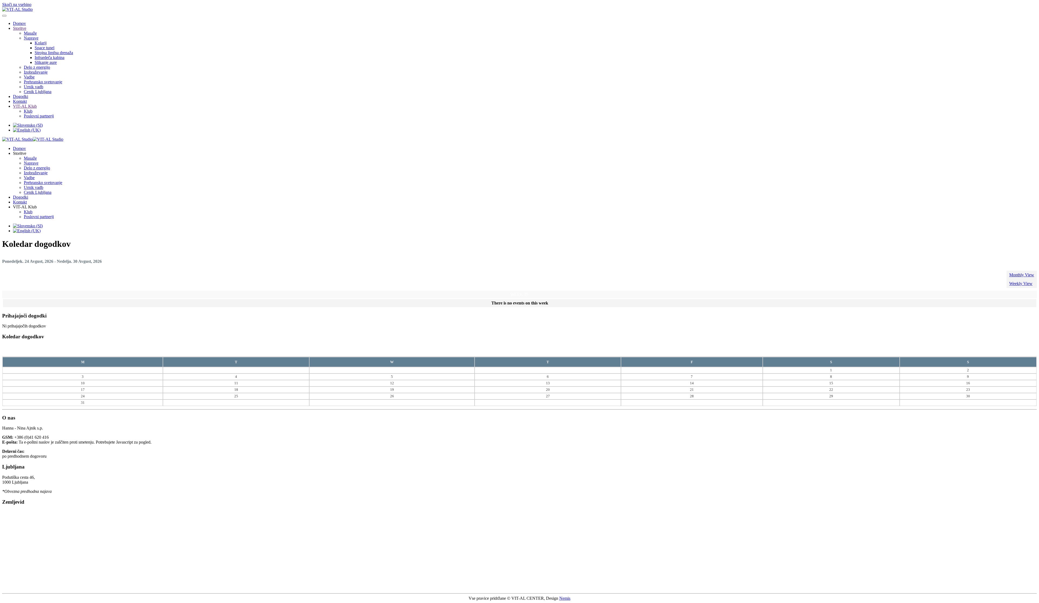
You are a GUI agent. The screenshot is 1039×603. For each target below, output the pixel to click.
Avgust (515, 350)
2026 (527, 350)
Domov (19, 23)
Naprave (31, 38)
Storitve (19, 28)
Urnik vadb (33, 86)
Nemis (564, 598)
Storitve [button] (19, 153)
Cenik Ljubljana (37, 91)
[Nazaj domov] (17, 9)
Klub (28, 111)
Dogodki (20, 96)
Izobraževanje (36, 72)
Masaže (30, 33)
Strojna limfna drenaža (54, 52)
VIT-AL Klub (25, 106)
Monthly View (1021, 275)
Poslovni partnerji (39, 116)
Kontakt (20, 101)
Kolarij (41, 43)
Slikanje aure (46, 62)
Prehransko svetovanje (43, 82)
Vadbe (29, 77)
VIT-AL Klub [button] (25, 207)
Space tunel (44, 47)
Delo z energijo (37, 67)
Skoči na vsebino (16, 4)
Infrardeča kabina (49, 57)
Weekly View (1021, 283)
